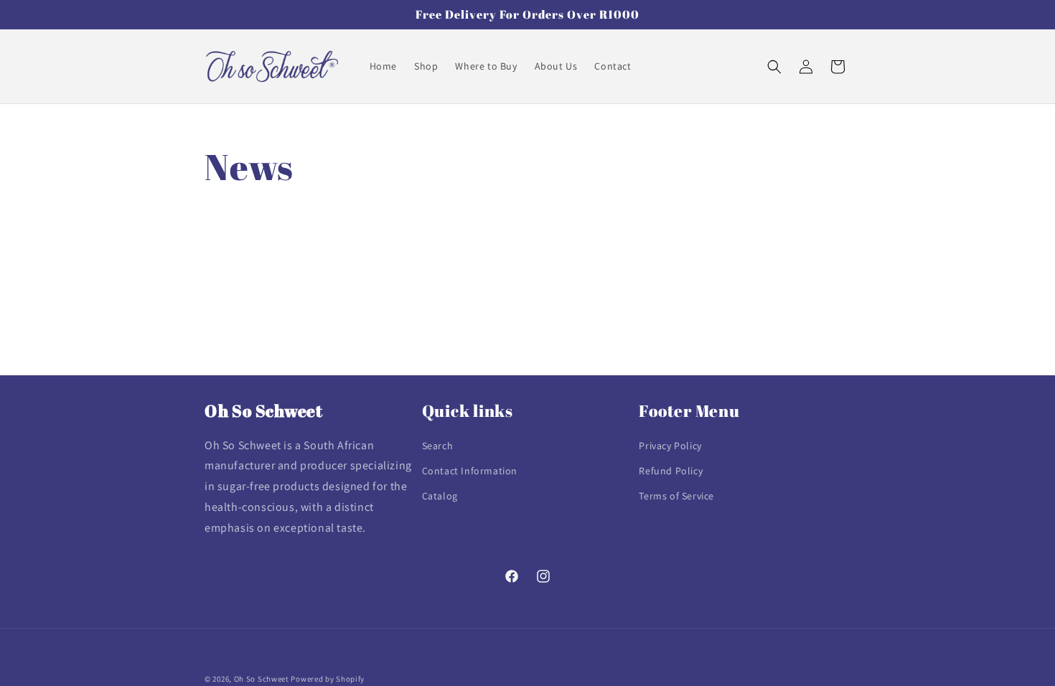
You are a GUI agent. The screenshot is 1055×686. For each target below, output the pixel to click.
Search (438, 445)
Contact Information (469, 470)
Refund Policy (671, 470)
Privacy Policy (670, 445)
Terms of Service (676, 495)
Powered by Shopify (328, 679)
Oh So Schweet (261, 679)
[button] (774, 67)
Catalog (440, 495)
